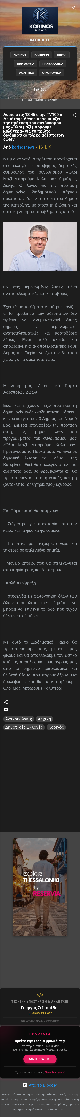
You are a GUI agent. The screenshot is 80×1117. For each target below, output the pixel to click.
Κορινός (56, 727)
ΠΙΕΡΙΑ (61, 54)
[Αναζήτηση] (74, 8)
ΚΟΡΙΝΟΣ (20, 54)
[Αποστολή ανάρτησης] (5, 710)
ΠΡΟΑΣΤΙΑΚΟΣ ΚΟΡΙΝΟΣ (40, 100)
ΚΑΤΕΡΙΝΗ (41, 54)
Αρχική (44, 719)
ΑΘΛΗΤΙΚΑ (26, 72)
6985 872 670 (40, 1013)
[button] (74, 116)
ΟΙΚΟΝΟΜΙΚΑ (51, 72)
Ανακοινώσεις (18, 719)
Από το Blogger (42, 1085)
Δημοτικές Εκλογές (24, 727)
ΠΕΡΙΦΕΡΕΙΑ (25, 63)
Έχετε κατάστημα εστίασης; (40, 1072)
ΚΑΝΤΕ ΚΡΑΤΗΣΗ (40, 1059)
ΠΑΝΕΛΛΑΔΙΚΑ (52, 63)
